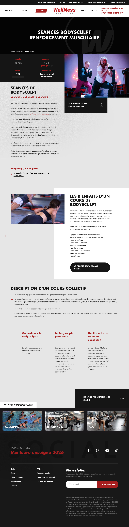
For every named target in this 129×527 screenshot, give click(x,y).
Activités (20, 51)
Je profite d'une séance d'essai (86, 267)
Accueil (13, 51)
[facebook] (88, 450)
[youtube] (107, 450)
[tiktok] (116, 450)
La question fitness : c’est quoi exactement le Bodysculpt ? (31, 174)
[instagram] (98, 450)
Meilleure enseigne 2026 (37, 452)
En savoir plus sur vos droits (92, 516)
